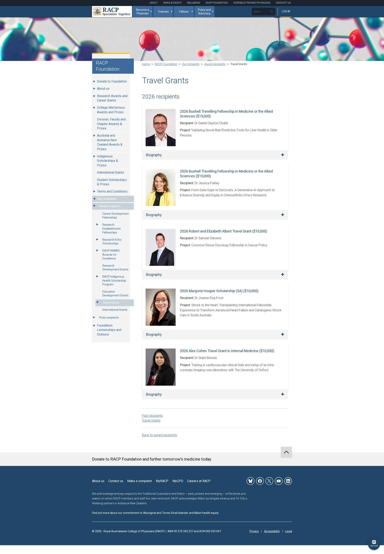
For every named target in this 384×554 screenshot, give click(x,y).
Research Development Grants (115, 267)
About (154, 2)
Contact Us (283, 2)
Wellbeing (193, 2)
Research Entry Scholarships (112, 241)
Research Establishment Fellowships (111, 228)
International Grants (110, 172)
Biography (154, 155)
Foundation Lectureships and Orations (109, 330)
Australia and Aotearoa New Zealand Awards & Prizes (109, 142)
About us (103, 88)
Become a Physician (142, 11)
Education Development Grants (115, 293)
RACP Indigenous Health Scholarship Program (114, 280)
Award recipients (110, 206)
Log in (286, 11)
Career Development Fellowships (115, 215)
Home (146, 64)
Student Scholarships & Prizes (112, 182)
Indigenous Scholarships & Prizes (107, 160)
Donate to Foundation (112, 81)
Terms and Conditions (112, 191)
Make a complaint (139, 481)
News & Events (172, 2)
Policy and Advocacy (204, 11)
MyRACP (162, 481)
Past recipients (152, 416)
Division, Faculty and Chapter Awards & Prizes (111, 123)
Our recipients (107, 199)
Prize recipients (109, 317)
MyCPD (177, 481)
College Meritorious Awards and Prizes (111, 110)
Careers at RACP (199, 481)
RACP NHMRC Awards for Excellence (111, 254)
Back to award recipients (159, 435)
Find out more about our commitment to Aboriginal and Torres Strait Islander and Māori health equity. (155, 512)
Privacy (254, 531)
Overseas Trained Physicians (251, 2)
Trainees (163, 11)
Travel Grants (110, 302)
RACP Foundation (217, 2)
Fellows (184, 11)
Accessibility (272, 531)
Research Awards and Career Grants (112, 98)
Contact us (115, 481)
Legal (288, 531)
